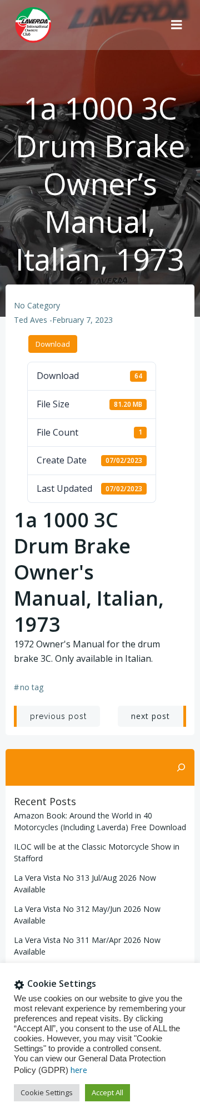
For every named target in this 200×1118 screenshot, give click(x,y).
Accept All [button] (107, 1092)
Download (53, 344)
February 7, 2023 (82, 320)
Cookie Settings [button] (47, 1092)
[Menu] (176, 25)
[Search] (181, 767)
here (79, 1069)
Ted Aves (30, 320)
